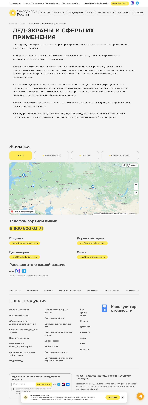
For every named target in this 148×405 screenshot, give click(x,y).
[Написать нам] (140, 396)
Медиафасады (52, 3)
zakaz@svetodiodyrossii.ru (96, 3)
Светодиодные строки (56, 352)
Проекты (45, 13)
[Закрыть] (123, 397)
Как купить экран (83, 312)
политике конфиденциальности (82, 399)
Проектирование (70, 290)
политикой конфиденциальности (39, 389)
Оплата (84, 321)
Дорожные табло (70, 3)
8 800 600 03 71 (119, 3)
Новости (84, 349)
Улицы (27, 3)
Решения (58, 13)
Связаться (124, 13)
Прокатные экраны (19, 338)
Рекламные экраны (19, 310)
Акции (83, 338)
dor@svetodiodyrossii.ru (92, 243)
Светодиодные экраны (27, 44)
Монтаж (92, 290)
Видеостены (51, 346)
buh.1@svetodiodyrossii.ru (25, 257)
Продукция (74, 13)
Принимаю (112, 397)
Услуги (90, 13)
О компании (105, 13)
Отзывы (138, 13)
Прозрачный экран (18, 315)
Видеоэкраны (52, 341)
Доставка (85, 327)
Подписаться (43, 384)
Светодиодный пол (54, 318)
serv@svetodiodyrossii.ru (92, 257)
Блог (82, 344)
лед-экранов (29, 55)
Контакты (132, 290)
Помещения (38, 3)
